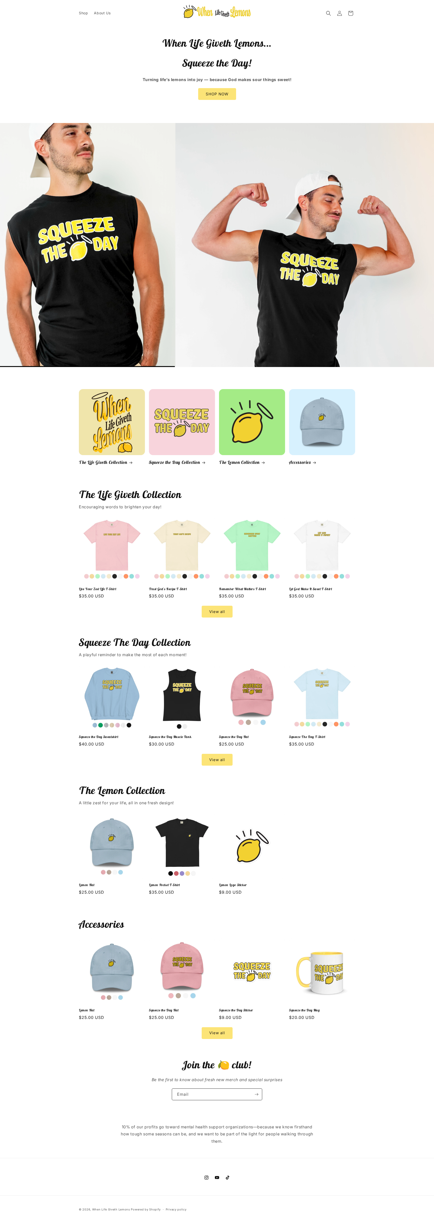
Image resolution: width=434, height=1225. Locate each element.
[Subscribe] (256, 1094)
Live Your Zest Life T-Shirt (97, 589)
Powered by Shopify (146, 1209)
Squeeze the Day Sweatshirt (98, 737)
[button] (328, 13)
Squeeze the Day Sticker (236, 1010)
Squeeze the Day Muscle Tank (170, 737)
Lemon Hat (86, 885)
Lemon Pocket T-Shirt (164, 885)
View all (217, 611)
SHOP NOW (217, 94)
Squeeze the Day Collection (174, 462)
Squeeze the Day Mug (304, 1010)
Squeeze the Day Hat (233, 737)
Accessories (300, 462)
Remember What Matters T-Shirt (242, 589)
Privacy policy (176, 1209)
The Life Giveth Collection (103, 462)
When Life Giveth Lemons (111, 1209)
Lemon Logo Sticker (233, 885)
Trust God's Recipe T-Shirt (168, 589)
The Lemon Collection (239, 462)
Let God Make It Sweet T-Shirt (310, 589)
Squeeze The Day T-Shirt (307, 737)
